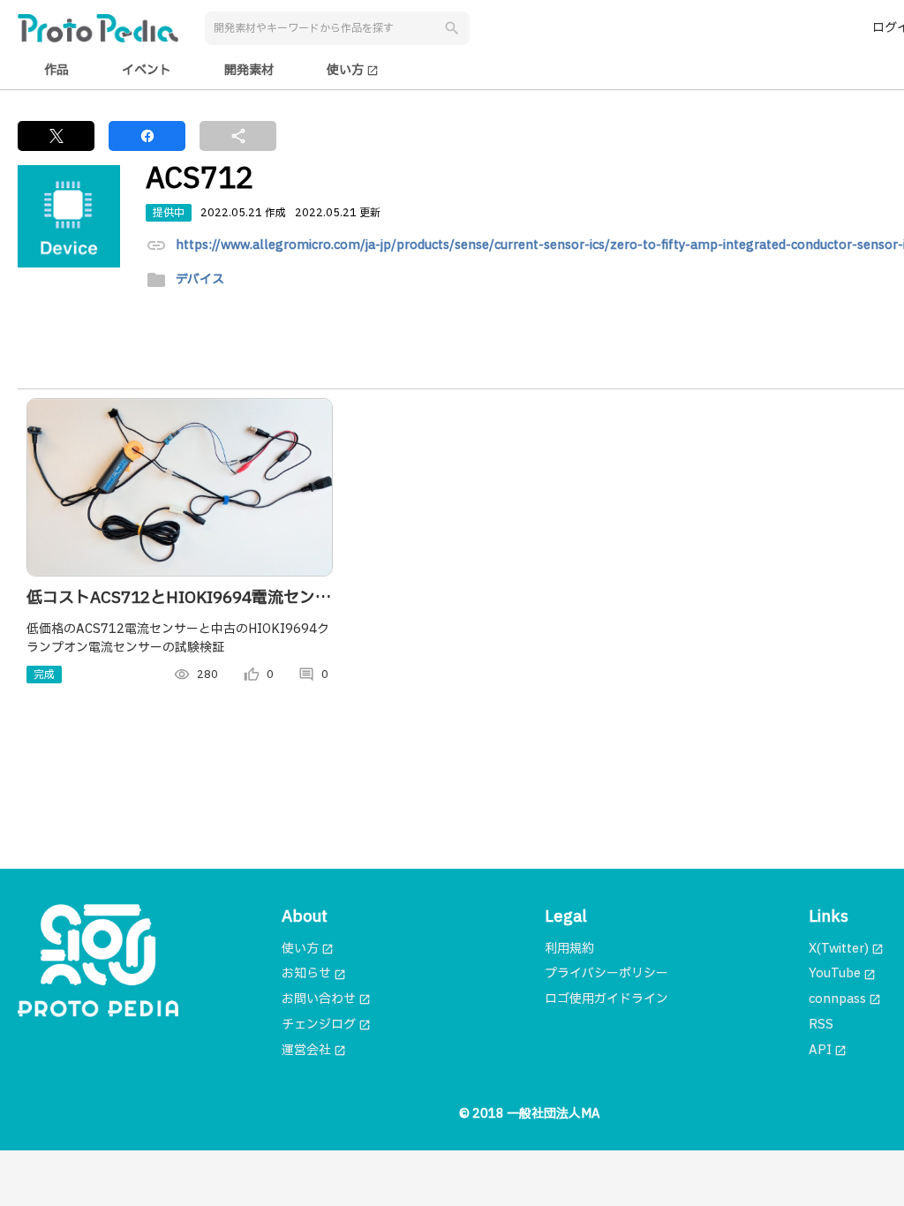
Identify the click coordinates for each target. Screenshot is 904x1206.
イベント (146, 70)
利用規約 (569, 948)
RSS (821, 1024)
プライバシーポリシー (606, 973)
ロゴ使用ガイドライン (606, 999)
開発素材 (249, 70)
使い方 (353, 70)
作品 (56, 70)
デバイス (200, 280)
